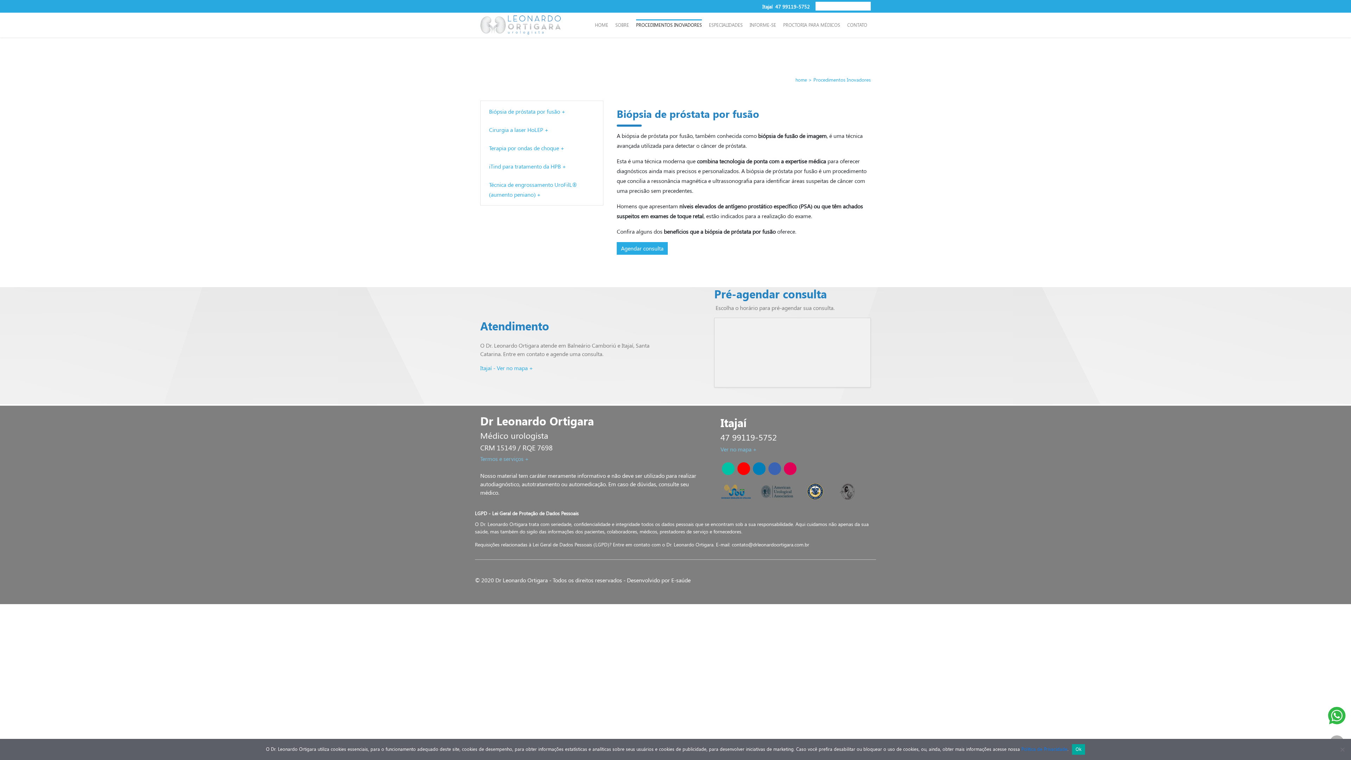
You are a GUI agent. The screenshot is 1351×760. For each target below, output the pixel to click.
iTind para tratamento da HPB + (527, 166)
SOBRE (622, 25)
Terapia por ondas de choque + (526, 148)
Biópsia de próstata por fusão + (527, 111)
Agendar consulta (642, 248)
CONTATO (857, 25)
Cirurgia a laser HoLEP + (518, 129)
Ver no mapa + (739, 449)
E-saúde (681, 580)
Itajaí (768, 6)
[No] (1342, 749)
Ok (1079, 749)
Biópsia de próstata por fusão (688, 113)
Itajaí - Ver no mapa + (506, 368)
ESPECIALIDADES (726, 25)
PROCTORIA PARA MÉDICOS (811, 25)
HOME (601, 25)
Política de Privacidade (1044, 749)
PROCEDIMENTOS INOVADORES (669, 25)
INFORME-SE (763, 25)
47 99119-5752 (792, 6)
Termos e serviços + (504, 458)
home (801, 80)
